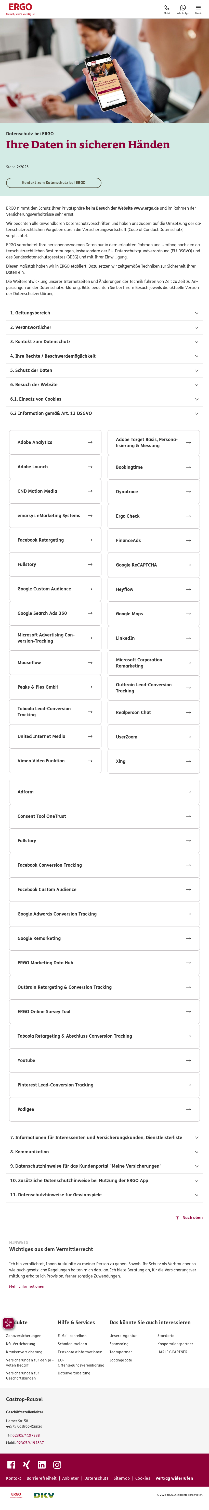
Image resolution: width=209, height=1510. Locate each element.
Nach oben (192, 1217)
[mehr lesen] (55, 442)
